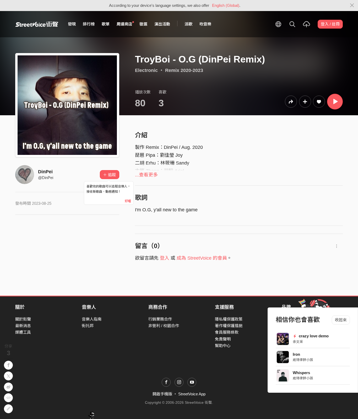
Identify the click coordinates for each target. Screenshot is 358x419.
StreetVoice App (191, 394)
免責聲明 (223, 339)
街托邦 (88, 325)
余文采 (298, 342)
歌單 (106, 24)
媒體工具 (23, 332)
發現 (72, 24)
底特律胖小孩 (303, 360)
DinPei (45, 171)
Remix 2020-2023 (184, 70)
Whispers (301, 372)
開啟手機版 (162, 394)
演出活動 (162, 24)
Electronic (146, 70)
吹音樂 (205, 24)
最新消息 (23, 325)
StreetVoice (36, 24)
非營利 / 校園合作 (163, 325)
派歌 (188, 24)
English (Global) (225, 5)
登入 (164, 258)
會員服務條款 (226, 332)
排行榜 (89, 24)
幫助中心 (223, 345)
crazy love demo (313, 336)
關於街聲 (23, 319)
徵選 (143, 24)
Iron (296, 354)
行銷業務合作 (160, 319)
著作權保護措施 (228, 325)
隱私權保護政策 (228, 319)
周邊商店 (124, 24)
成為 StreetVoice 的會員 (202, 258)
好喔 (128, 201)
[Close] (352, 5)
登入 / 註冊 (330, 24)
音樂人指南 (91, 319)
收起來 (341, 320)
